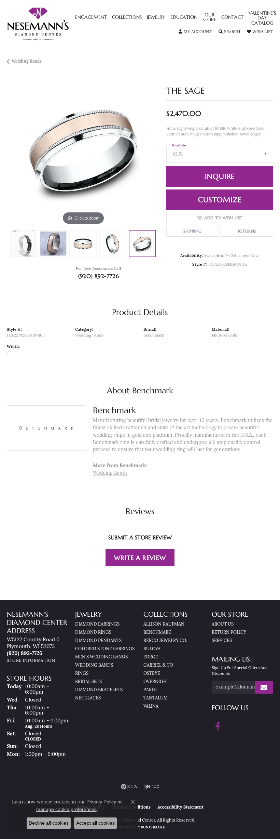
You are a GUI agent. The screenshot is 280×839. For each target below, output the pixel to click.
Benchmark (153, 335)
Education (183, 17)
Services (222, 641)
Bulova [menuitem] (151, 649)
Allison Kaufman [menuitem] (163, 624)
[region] (83, 150)
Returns (247, 231)
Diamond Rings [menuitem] (93, 632)
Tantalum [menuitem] (155, 698)
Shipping (192, 231)
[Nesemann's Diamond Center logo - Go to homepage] (54, 24)
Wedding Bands (27, 62)
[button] (195, 32)
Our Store (209, 17)
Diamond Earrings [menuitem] (97, 624)
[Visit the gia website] (129, 787)
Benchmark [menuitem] (157, 632)
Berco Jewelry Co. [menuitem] (165, 641)
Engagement (91, 17)
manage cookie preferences (66, 809)
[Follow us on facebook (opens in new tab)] (217, 726)
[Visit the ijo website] (151, 787)
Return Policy (229, 632)
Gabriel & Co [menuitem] (158, 665)
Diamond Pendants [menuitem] (98, 641)
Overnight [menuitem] (156, 682)
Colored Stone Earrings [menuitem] (105, 649)
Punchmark (153, 827)
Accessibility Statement (180, 807)
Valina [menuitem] (150, 706)
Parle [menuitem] (150, 690)
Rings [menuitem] (81, 673)
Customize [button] (219, 199)
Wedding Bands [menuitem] (94, 665)
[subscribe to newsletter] (264, 687)
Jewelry (156, 17)
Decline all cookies (49, 823)
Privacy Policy (101, 801)
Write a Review (140, 558)
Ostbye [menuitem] (151, 673)
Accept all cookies (95, 823)
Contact (232, 17)
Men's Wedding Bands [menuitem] (101, 657)
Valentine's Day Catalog (262, 18)
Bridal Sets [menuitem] (88, 682)
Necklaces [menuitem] (88, 698)
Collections (127, 17)
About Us (223, 624)
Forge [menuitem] (150, 657)
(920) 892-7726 (98, 276)
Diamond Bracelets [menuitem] (99, 690)
